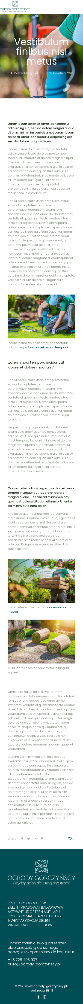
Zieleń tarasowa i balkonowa (35, 907)
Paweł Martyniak (26, 73)
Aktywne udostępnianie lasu (34, 911)
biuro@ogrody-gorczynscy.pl (34, 964)
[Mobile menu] (77, 7)
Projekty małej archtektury (35, 916)
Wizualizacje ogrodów (30, 925)
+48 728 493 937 (22, 959)
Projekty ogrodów (27, 903)
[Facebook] (38, 997)
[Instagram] (44, 997)
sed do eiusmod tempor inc (50, 347)
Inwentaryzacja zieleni (29, 920)
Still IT (49, 990)
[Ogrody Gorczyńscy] (15, 7)
